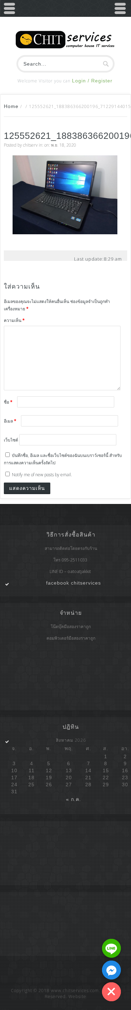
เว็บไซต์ (11, 440)
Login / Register (92, 80)
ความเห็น (14, 320)
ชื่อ (8, 402)
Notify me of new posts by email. (42, 475)
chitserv (30, 145)
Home (11, 106)
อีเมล (10, 421)
